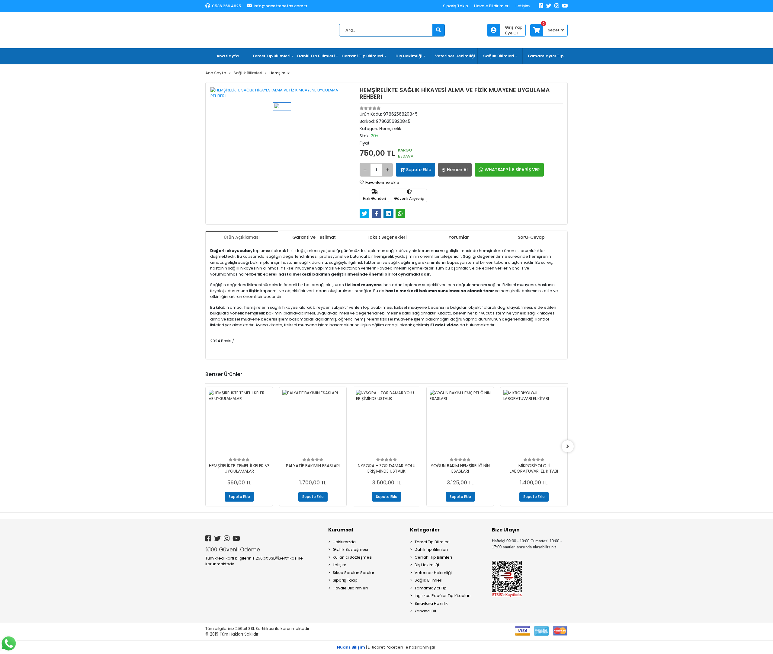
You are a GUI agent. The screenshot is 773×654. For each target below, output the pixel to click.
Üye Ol (511, 33)
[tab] (242, 237)
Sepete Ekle (418, 170)
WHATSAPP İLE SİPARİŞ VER (512, 170)
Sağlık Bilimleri (428, 580)
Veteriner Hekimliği (455, 56)
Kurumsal (340, 529)
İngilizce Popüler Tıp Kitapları (442, 595)
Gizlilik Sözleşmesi (350, 549)
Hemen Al (457, 170)
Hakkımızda (344, 542)
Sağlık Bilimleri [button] (498, 56)
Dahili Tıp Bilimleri (431, 549)
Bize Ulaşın (506, 529)
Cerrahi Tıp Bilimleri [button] (362, 56)
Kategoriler (425, 529)
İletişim (522, 6)
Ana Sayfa (228, 56)
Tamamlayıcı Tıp (545, 56)
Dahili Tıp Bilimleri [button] (316, 56)
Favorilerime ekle (381, 182)
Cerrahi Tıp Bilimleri (433, 557)
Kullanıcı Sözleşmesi (352, 557)
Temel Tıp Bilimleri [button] (271, 56)
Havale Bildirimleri (491, 6)
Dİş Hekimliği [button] (409, 56)
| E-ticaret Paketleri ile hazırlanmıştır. (386, 647)
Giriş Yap (513, 27)
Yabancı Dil (425, 611)
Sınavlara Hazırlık (431, 603)
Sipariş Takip (455, 6)
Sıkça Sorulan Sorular (353, 573)
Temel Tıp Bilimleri (432, 542)
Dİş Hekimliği (427, 565)
